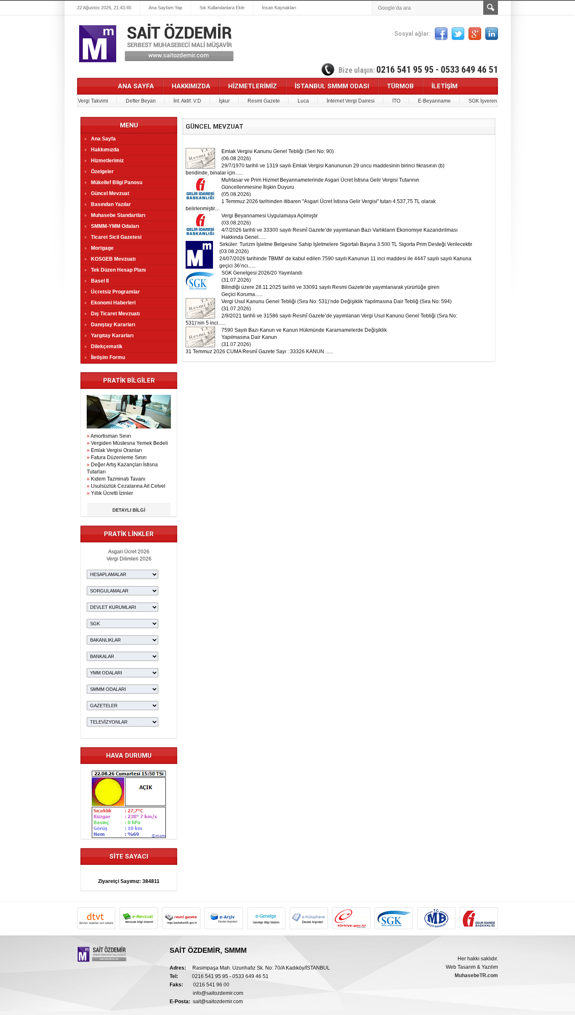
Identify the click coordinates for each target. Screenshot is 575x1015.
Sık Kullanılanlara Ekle (222, 7)
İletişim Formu (108, 357)
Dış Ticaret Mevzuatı (115, 314)
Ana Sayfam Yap (165, 7)
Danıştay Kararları (113, 325)
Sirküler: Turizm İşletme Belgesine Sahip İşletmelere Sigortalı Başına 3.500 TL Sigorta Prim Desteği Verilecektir (345, 244)
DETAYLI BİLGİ (128, 510)
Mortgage (102, 248)
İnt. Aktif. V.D (187, 101)
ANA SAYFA (136, 86)
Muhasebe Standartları (118, 215)
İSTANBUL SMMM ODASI (332, 86)
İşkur (224, 101)
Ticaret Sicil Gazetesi (116, 237)
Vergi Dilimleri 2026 (129, 559)
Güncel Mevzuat (110, 193)
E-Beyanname (434, 101)
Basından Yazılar (111, 204)
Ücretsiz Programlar (115, 292)
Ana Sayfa (103, 139)
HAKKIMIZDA (191, 86)
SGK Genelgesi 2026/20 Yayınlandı (261, 273)
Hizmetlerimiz (107, 161)
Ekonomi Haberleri (113, 303)
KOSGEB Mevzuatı (113, 259)
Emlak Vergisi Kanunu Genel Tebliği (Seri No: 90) (277, 151)
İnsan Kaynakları (279, 7)
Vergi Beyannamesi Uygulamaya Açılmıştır (269, 216)
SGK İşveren (483, 101)
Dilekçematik (106, 346)
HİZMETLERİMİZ (252, 86)
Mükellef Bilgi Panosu (116, 182)
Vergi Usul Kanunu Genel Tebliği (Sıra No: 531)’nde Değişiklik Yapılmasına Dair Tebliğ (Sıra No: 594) (336, 301)
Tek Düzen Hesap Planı (118, 270)
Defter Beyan (141, 101)
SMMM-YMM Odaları (115, 226)
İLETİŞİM (444, 86)
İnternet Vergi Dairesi (351, 101)
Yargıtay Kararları (112, 335)
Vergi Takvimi (93, 101)
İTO (396, 101)
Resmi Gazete (264, 101)
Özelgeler (102, 171)
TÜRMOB (400, 86)
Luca (303, 101)
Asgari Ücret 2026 (128, 552)
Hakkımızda (105, 150)
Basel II (100, 281)
